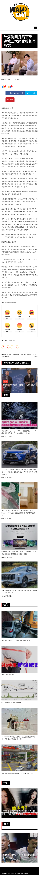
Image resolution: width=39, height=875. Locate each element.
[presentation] (31, 835)
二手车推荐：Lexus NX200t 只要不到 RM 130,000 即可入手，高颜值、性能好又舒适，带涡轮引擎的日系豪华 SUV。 (20, 472)
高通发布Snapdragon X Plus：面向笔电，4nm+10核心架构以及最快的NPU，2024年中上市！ (19, 432)
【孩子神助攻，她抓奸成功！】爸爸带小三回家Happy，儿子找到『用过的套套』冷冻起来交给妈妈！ (18, 513)
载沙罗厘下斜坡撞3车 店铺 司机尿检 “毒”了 (16, 640)
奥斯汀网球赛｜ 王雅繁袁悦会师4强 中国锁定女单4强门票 (18, 856)
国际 (18, 80)
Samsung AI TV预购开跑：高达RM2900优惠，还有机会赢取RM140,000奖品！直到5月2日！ (19, 553)
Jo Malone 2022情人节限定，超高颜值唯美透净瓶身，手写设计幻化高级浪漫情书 (18, 738)
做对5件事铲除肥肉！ (9, 675)
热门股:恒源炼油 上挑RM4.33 (11, 702)
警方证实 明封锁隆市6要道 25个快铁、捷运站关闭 (18, 773)
